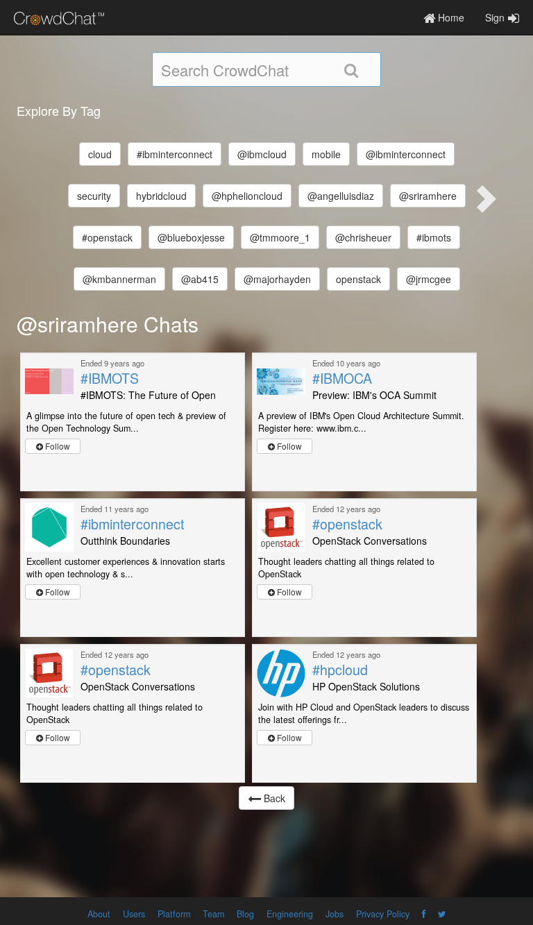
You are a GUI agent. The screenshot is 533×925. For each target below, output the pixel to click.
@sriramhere (428, 196)
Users (134, 914)
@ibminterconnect (406, 154)
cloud (100, 154)
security (94, 196)
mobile (326, 154)
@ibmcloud (262, 154)
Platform (174, 914)
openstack (358, 279)
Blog (245, 914)
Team (213, 914)
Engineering (289, 914)
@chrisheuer (363, 237)
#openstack (107, 237)
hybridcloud (161, 196)
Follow (56, 446)
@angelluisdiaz (340, 196)
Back (273, 798)
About (98, 914)
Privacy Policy (382, 914)
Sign (495, 17)
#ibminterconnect (174, 154)
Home (449, 17)
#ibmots (433, 237)
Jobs (334, 914)
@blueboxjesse (191, 237)
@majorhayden (277, 279)
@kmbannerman (119, 279)
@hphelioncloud (247, 196)
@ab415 (200, 279)
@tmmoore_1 (280, 237)
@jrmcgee (428, 279)
